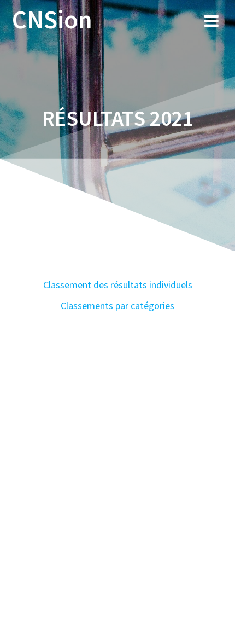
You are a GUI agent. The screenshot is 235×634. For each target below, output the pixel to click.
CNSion (52, 20)
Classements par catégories (117, 305)
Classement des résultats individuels (117, 284)
